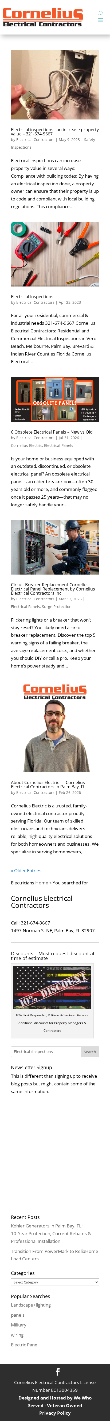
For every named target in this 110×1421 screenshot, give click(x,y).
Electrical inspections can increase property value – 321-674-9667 (55, 132)
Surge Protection (57, 606)
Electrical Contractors (35, 139)
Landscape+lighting (31, 1305)
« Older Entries (26, 870)
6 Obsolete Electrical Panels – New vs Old (52, 432)
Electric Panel (24, 1345)
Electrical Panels (58, 445)
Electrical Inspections (32, 296)
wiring (17, 1335)
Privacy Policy (55, 1413)
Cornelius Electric (26, 445)
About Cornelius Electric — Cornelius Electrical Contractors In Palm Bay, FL (48, 785)
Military (18, 1325)
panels (18, 1315)
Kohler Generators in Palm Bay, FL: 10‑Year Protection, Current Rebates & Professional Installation (51, 1233)
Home (41, 883)
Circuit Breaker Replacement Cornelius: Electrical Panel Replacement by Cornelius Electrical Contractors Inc (53, 589)
